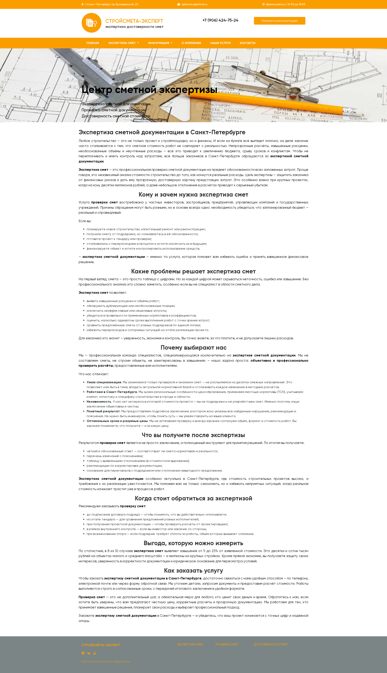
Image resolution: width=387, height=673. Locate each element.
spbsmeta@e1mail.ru (194, 4)
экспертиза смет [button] (122, 43)
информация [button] (159, 43)
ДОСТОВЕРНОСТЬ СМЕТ (271, 644)
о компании (191, 43)
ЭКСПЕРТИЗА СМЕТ (190, 644)
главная (92, 43)
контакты (247, 43)
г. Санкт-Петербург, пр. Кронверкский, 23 (111, 4)
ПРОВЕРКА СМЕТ (227, 644)
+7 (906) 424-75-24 (220, 20)
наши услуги (220, 43)
